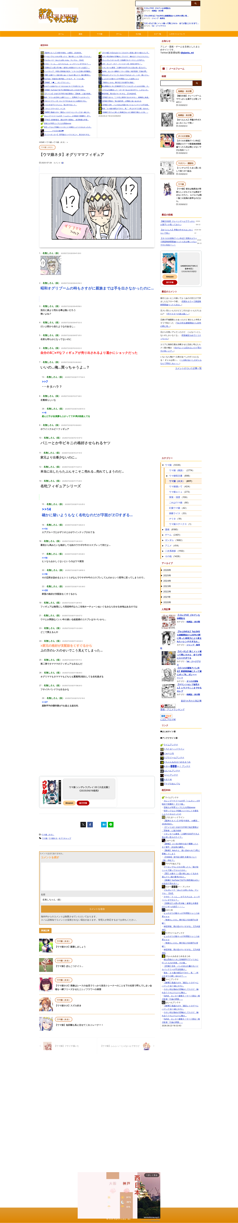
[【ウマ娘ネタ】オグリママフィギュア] (104, 824)
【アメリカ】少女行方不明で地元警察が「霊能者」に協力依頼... (67, 94)
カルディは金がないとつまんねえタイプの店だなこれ (64, 86)
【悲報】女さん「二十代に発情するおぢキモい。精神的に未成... (125, 97)
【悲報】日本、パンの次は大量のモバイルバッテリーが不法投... (125, 105)
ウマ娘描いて (175, 486)
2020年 (167, 602)
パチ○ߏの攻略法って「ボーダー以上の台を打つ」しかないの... (125, 90)
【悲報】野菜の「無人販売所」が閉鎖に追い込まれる (121, 101)
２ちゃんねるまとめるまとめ (177, 762)
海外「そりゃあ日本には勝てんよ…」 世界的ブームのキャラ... (67, 97)
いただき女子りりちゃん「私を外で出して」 (60, 105)
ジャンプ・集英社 (158, 18)
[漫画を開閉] (163, 529)
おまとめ (168, 779)
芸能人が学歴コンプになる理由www (57, 123)
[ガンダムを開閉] (163, 540)
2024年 (167, 580)
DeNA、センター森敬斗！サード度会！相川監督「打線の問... (124, 71)
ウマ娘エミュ (175, 491)
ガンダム (169, 540)
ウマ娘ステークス (178, 524)
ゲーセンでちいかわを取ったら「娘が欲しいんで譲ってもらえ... (67, 56)
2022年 (167, 591)
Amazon (69, 803)
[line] (110, 824)
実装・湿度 (174, 497)
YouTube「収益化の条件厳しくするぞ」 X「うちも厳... (64, 79)
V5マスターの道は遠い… (178, 314)
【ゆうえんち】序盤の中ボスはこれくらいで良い (176, 231)
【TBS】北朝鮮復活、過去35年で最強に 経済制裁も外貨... (66, 120)
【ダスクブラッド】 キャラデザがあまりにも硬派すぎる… (65, 101)
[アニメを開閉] (163, 545)
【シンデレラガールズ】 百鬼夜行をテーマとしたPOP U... (123, 60)
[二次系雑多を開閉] (163, 551)
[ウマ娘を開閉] (163, 465)
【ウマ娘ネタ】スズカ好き (68, 1005)
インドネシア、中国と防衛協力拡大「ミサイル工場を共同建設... (67, 71)
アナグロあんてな (172, 783)
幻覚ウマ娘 (174, 508)
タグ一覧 (157, 34)
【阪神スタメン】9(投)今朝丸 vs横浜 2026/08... (63, 53)
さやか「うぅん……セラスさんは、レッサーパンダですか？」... (67, 64)
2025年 (167, 575)
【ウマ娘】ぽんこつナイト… (69, 966)
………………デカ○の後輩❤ (54, 131)
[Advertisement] (97, 750)
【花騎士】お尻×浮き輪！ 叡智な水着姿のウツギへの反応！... (67, 68)
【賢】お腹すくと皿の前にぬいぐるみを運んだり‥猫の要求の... (67, 75)
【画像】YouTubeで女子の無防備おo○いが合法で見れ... (65, 90)
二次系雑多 (170, 551)
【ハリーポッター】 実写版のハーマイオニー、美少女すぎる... (67, 134)
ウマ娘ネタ (52, 838)
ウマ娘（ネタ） (48, 834)
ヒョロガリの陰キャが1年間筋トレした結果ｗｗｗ (120, 79)
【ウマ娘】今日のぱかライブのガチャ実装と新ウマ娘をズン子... (125, 53)
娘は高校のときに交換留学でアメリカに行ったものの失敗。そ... (125, 86)
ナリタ (172, 518)
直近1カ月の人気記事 (191, 700)
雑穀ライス (174, 513)
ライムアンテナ (171, 744)
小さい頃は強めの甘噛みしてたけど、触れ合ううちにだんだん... (125, 56)
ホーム (61, 34)
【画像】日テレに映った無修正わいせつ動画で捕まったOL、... (125, 112)
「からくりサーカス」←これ (54, 108)
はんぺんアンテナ (172, 770)
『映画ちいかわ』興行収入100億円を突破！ (118, 82)
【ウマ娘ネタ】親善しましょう (70, 946)
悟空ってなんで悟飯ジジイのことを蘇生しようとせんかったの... (67, 127)
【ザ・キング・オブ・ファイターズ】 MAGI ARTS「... (122, 64)
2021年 (167, 597)
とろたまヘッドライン (174, 749)
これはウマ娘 (175, 502)
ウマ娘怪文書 (175, 475)
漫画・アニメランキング (172, 709)
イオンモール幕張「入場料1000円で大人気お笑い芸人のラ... (124, 68)
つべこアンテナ (171, 775)
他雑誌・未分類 (157, 11)
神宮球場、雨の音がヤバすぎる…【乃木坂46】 (119, 94)
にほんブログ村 (168, 719)
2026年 (167, 570)
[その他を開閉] (163, 556)
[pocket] (97, 824)
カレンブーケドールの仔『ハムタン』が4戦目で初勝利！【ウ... (67, 116)
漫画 (80, 34)
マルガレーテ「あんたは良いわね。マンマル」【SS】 (64, 60)
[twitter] (83, 824)
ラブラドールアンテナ (174, 757)
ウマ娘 (99, 34)
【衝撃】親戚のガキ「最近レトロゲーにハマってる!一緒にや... (67, 112)
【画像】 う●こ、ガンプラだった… (57, 82)
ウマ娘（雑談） (177, 470)
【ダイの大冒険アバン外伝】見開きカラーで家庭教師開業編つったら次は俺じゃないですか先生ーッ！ (178, 241)
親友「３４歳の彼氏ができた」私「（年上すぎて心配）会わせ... (125, 108)
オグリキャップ (65, 838)
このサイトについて (177, 34)
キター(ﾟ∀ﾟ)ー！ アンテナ (177, 766)
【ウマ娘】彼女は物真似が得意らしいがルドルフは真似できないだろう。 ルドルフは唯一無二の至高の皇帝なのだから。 (189, 194)
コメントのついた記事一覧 (188, 368)
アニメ (168, 545)
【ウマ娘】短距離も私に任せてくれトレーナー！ (79, 1025)
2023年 (167, 586)
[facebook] (90, 824)
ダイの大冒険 (192, 681)
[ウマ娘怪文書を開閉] (167, 475)
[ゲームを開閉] (163, 535)
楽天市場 (83, 803)
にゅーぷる (169, 753)
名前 (43, 894)
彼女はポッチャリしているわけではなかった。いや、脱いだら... (125, 75)
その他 (138, 34)
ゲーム (119, 34)
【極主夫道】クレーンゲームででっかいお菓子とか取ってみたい (188, 99)
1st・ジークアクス (159, 26)
